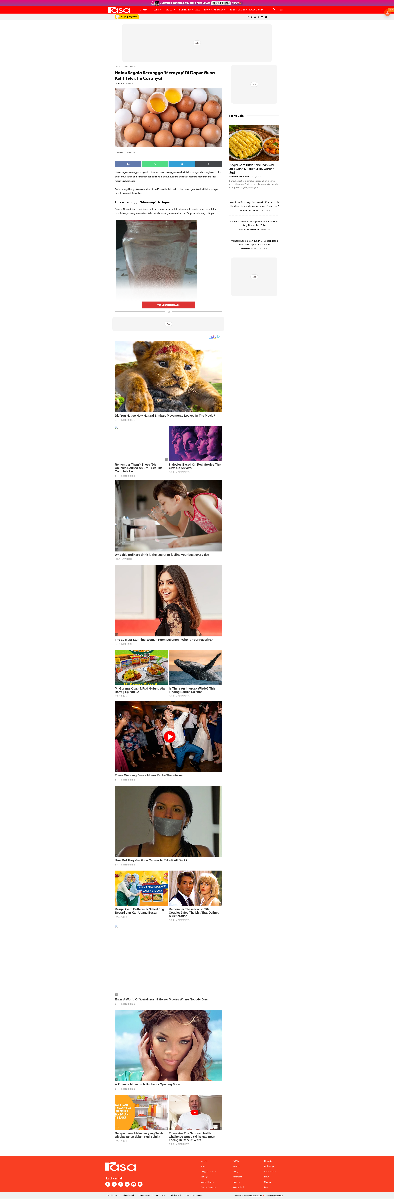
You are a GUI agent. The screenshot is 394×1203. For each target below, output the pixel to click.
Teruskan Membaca (168, 305)
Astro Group (279, 1195)
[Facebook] (248, 17)
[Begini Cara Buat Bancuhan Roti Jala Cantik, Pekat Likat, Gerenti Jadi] (254, 143)
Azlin (120, 83)
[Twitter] (255, 17)
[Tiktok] (258, 17)
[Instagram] (251, 17)
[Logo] (119, 10)
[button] (274, 10)
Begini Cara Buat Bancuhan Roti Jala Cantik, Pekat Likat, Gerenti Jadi (251, 168)
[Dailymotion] (265, 17)
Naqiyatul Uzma (248, 248)
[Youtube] (262, 17)
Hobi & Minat (129, 66)
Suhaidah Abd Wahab (239, 176)
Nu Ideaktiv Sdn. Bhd (255, 1195)
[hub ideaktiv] (282, 8)
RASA (117, 66)
